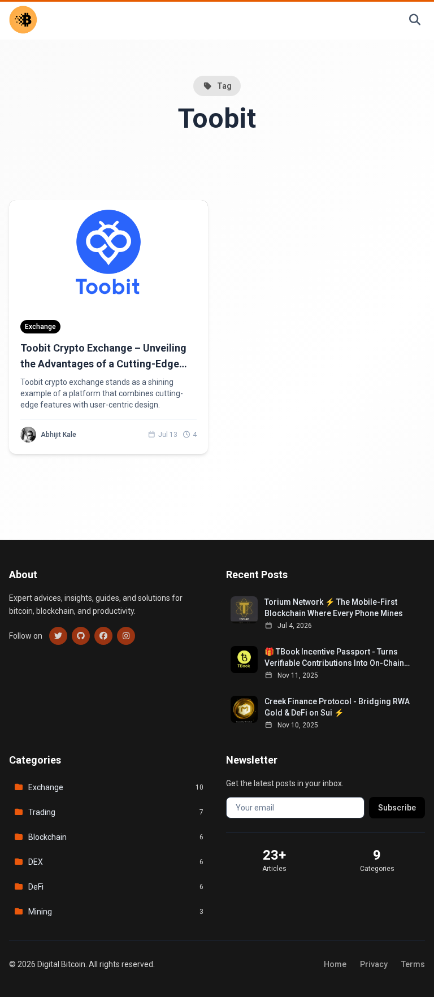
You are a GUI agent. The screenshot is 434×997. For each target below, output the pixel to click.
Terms (413, 964)
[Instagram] (126, 636)
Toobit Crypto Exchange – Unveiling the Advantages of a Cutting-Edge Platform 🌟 (103, 363)
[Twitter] (58, 636)
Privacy (374, 964)
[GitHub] (81, 636)
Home (335, 964)
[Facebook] (103, 636)
